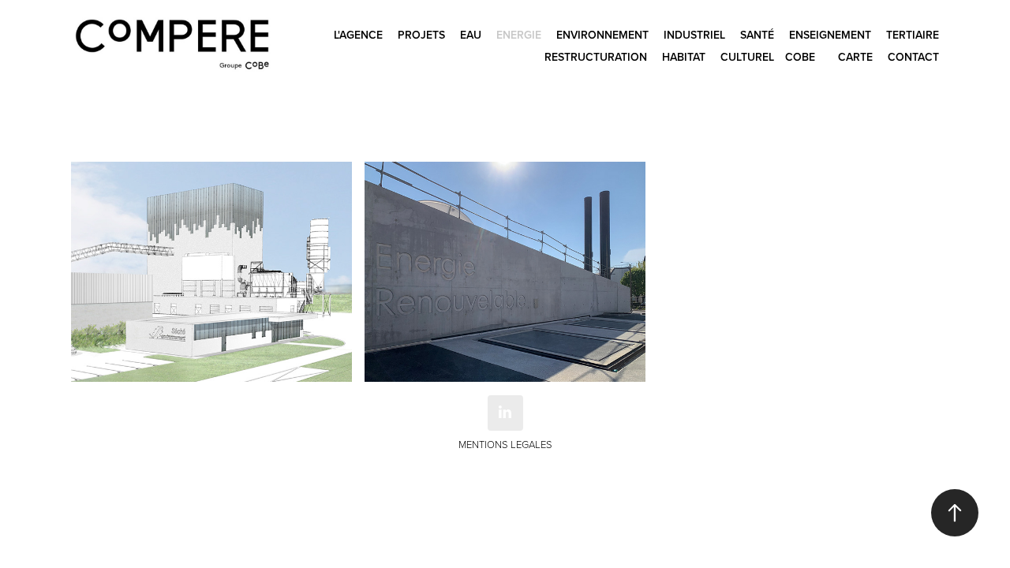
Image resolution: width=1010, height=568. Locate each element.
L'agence (358, 35)
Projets (421, 35)
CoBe (800, 57)
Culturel (747, 57)
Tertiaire (912, 35)
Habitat (683, 57)
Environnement (602, 35)
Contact (913, 57)
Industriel (694, 35)
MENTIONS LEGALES (505, 444)
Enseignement (830, 35)
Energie (518, 35)
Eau (470, 35)
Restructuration (595, 57)
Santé (757, 35)
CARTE (855, 57)
